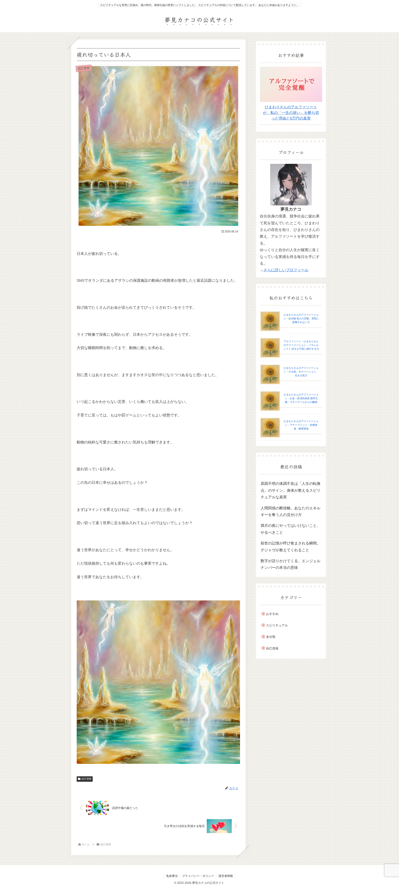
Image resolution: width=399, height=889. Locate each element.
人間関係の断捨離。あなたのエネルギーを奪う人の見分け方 (290, 511)
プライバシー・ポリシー (198, 876)
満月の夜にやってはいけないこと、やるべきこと (290, 529)
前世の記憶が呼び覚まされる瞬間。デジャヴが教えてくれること (290, 546)
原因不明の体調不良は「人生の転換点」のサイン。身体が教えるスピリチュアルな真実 (290, 490)
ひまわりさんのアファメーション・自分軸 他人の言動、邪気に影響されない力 (301, 318)
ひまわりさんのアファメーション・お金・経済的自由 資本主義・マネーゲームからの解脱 (301, 398)
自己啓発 (86, 778)
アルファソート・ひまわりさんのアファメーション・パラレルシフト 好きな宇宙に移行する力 (301, 345)
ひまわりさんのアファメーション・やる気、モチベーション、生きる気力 (301, 372)
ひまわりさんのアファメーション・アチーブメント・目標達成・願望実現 (301, 425)
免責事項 (172, 876)
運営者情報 (225, 876)
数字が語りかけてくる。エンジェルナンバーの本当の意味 (290, 564)
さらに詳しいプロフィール (286, 270)
